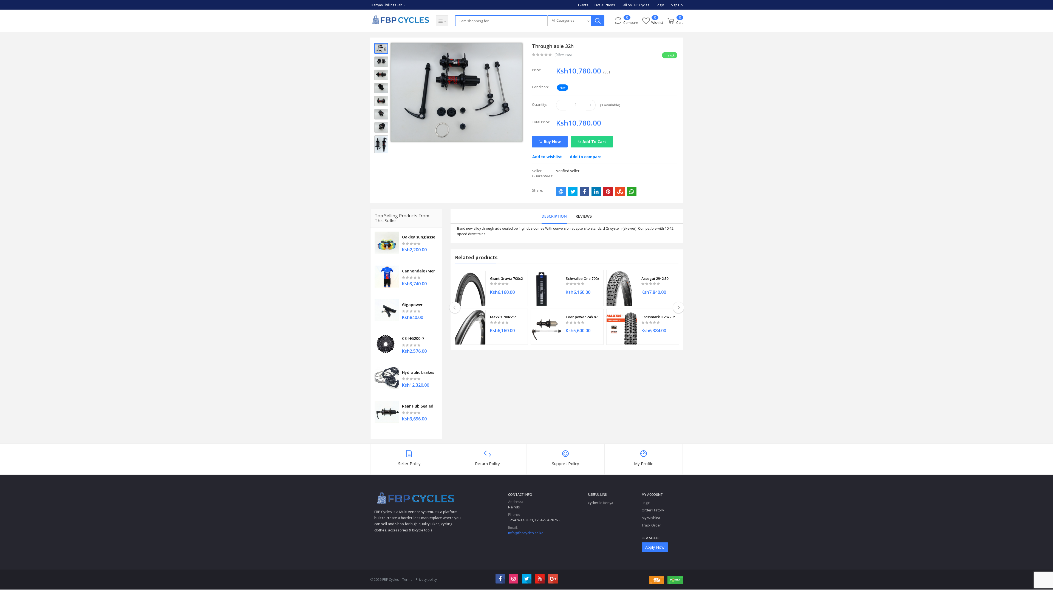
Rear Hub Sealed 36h (418, 406)
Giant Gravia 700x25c (506, 278)
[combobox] (569, 20)
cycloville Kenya (600, 502)
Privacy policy (426, 579)
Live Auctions (605, 5)
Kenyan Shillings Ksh (387, 5)
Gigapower (412, 304)
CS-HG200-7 (413, 338)
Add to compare (586, 156)
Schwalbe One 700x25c (582, 278)
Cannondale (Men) (418, 271)
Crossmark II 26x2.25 (658, 316)
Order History (653, 510)
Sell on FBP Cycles (635, 5)
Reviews (584, 216)
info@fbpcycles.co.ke (526, 532)
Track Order (651, 525)
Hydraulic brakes (418, 372)
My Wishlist (651, 517)
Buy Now (552, 141)
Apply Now (654, 547)
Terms (407, 579)
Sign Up (677, 5)
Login (660, 5)
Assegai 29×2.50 (654, 278)
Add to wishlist (547, 156)
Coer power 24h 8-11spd (582, 316)
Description (554, 216)
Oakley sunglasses (418, 237)
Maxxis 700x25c (503, 316)
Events (583, 5)
